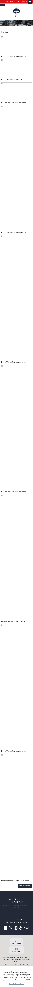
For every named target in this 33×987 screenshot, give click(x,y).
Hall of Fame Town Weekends (13, 56)
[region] (16, 976)
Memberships (16, 951)
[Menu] (2, 5)
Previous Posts (24, 885)
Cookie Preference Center (16, 984)
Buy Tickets (16, 943)
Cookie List (16, 961)
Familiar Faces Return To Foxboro (15, 621)
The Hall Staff (7, 959)
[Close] (31, 968)
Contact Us (26, 957)
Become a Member (16, 957)
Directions (5, 957)
